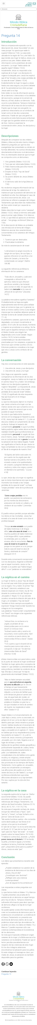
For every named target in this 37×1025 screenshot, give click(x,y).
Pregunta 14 (10, 36)
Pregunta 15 (6, 974)
